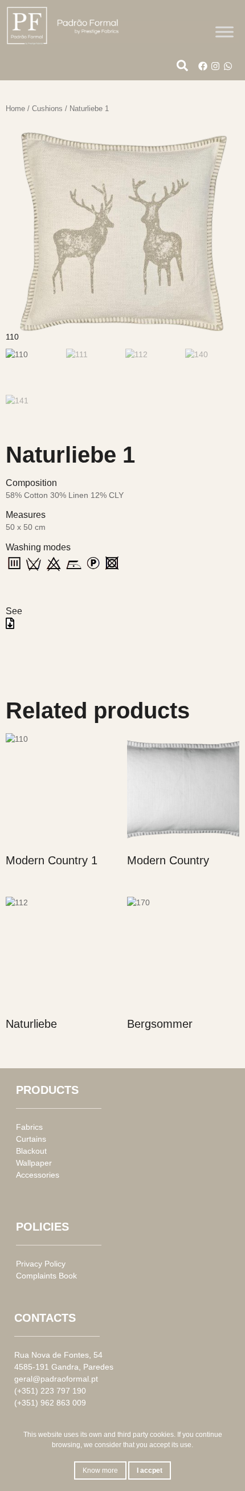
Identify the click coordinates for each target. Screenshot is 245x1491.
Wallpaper (34, 1162)
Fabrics (29, 1126)
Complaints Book (46, 1275)
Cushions (47, 108)
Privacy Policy (41, 1263)
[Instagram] (215, 66)
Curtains (31, 1138)
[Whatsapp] (228, 66)
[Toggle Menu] (224, 31)
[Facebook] (203, 66)
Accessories (37, 1174)
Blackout (31, 1150)
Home (15, 108)
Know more (100, 1470)
